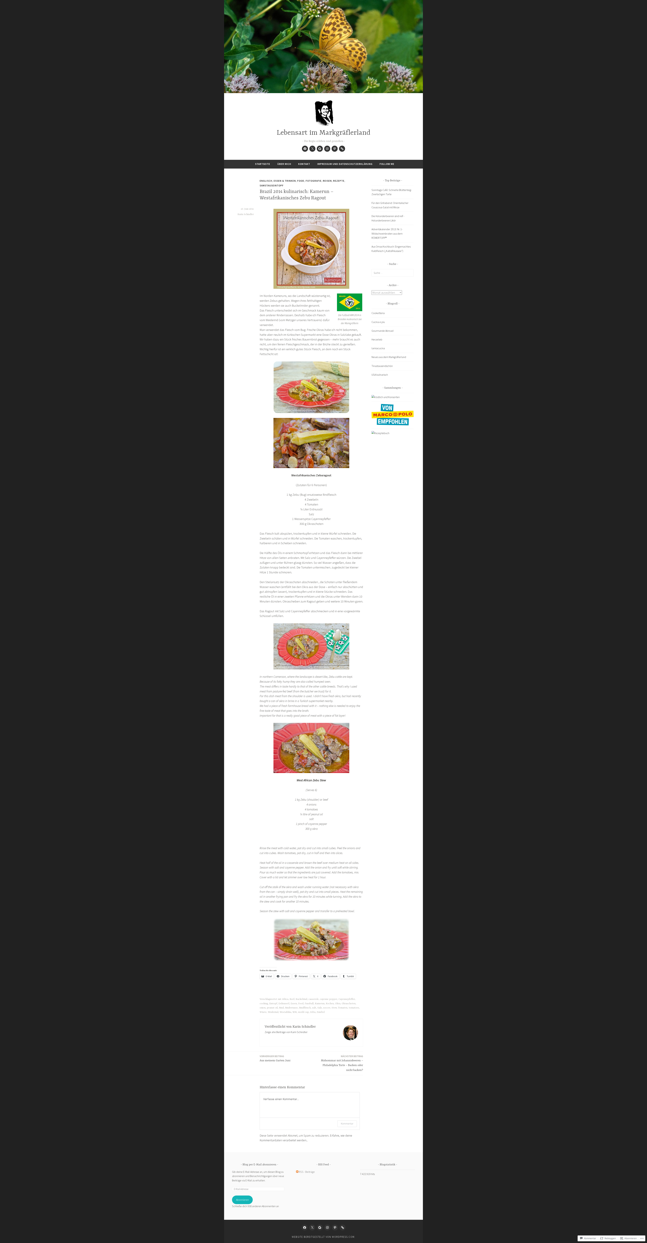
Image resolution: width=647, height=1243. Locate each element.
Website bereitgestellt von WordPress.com (323, 1236)
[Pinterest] (334, 148)
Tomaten (342, 1007)
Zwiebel (321, 1012)
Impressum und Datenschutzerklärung (345, 164)
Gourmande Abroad (382, 330)
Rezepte (338, 180)
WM (294, 1012)
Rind (281, 1007)
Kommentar (347, 1123)
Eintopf (273, 1003)
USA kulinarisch (380, 374)
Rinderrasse (291, 1007)
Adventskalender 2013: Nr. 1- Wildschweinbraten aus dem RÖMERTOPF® (387, 233)
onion (263, 1007)
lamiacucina (378, 348)
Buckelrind (301, 999)
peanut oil (272, 1007)
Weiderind (273, 1012)
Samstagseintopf (272, 185)
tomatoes (354, 1007)
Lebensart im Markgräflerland (323, 133)
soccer (326, 1007)
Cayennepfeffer (346, 999)
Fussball (309, 1003)
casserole (314, 999)
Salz (319, 1007)
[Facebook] (305, 148)
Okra (337, 1003)
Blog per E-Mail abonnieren (259, 1164)
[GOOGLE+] (319, 1227)
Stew (334, 1007)
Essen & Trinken (285, 180)
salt (314, 1007)
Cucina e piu (378, 322)
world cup (303, 1012)
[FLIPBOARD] (342, 1227)
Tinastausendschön (382, 366)
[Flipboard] (342, 148)
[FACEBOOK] (304, 1227)
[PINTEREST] (335, 1227)
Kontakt (304, 164)
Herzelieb (377, 339)
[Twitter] (312, 148)
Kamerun (320, 1003)
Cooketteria (378, 313)
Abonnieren (242, 1199)
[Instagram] (327, 148)
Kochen (330, 1003)
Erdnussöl (284, 1003)
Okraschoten (349, 1003)
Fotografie (313, 180)
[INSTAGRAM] (327, 1227)
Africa (285, 999)
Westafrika (285, 1012)
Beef (292, 999)
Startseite (262, 164)
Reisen (327, 180)
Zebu (312, 1012)
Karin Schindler (246, 214)
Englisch (266, 180)
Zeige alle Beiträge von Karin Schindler (286, 1032)
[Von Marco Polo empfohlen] (393, 424)
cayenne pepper (328, 999)
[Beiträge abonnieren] (297, 1171)
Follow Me (387, 164)
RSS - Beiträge (307, 1171)
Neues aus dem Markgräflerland (389, 357)
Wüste (263, 1012)
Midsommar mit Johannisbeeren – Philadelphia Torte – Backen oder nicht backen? (342, 1063)
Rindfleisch (305, 1007)
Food (300, 180)
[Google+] (319, 148)
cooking (264, 1003)
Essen (294, 1003)
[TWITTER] (312, 1227)
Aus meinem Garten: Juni (275, 1058)
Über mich (284, 164)
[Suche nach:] (393, 272)
